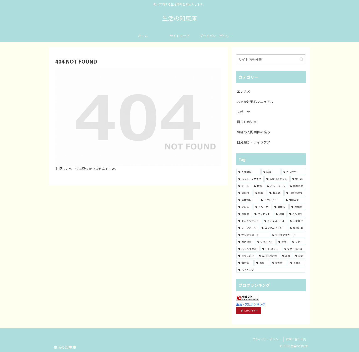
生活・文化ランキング (250, 304)
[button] (301, 59)
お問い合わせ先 (296, 339)
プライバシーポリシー (266, 339)
